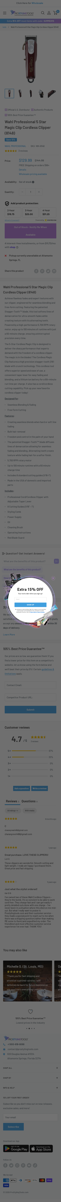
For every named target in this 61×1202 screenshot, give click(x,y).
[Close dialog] (53, 578)
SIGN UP (30, 605)
